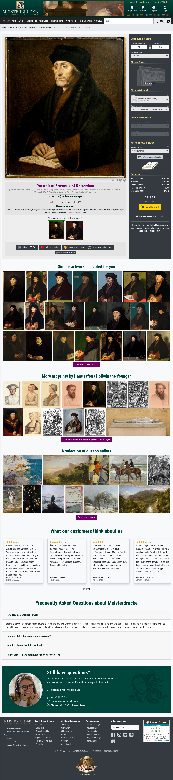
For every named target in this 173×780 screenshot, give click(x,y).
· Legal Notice (40, 728)
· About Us (39, 744)
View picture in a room (101, 247)
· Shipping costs (66, 731)
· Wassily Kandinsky (93, 734)
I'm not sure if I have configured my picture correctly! (33, 654)
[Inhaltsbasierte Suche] (162, 21)
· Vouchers (64, 741)
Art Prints (11, 20)
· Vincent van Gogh (93, 725)
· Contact (38, 725)
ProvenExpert (16, 577)
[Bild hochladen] (168, 21)
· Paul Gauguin (91, 731)
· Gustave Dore (91, 741)
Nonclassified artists (27, 27)
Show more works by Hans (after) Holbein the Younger (86, 439)
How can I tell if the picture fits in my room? (29, 636)
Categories (32, 20)
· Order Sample (66, 744)
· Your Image (65, 725)
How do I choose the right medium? (24, 645)
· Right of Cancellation (43, 738)
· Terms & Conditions (42, 731)
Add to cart (151, 207)
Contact (98, 20)
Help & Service (85, 20)
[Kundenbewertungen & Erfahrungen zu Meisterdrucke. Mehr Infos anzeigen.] (156, 730)
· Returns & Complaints (43, 741)
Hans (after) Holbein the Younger (50, 27)
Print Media (70, 20)
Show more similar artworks (86, 364)
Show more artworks (86, 517)
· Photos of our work (68, 738)
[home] (4, 20)
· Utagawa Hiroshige (93, 738)
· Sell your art (65, 728)
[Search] (156, 21)
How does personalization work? (23, 614)
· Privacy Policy (40, 734)
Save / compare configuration (151, 157)
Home (4, 27)
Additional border (137, 52)
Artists (21, 20)
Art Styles (43, 20)
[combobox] (150, 56)
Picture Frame (56, 20)
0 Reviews (71, 253)
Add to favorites (51, 247)
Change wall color (75, 247)
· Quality (63, 734)
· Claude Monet (91, 728)
